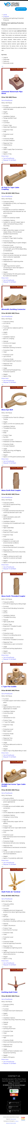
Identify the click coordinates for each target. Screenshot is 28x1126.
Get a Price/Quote (6, 100)
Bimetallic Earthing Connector (13, 309)
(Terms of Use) (13, 1119)
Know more (4, 156)
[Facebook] (14, 1099)
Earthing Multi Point (9, 992)
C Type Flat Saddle (8, 686)
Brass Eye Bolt (7, 410)
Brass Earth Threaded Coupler (13, 596)
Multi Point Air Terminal (10, 892)
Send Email (22, 8)
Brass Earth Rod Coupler (11, 490)
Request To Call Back (9, 160)
